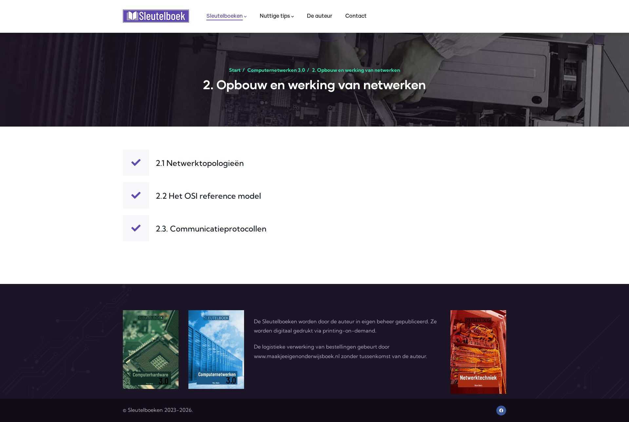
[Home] (156, 16)
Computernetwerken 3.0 (276, 70)
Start (234, 70)
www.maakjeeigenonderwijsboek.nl (297, 356)
